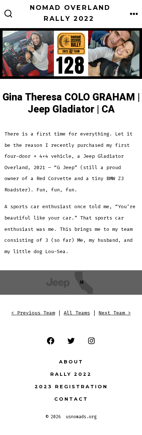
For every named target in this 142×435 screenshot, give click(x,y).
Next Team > (115, 313)
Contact (71, 399)
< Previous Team (33, 313)
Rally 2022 (71, 374)
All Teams (77, 313)
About (71, 362)
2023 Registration (71, 386)
